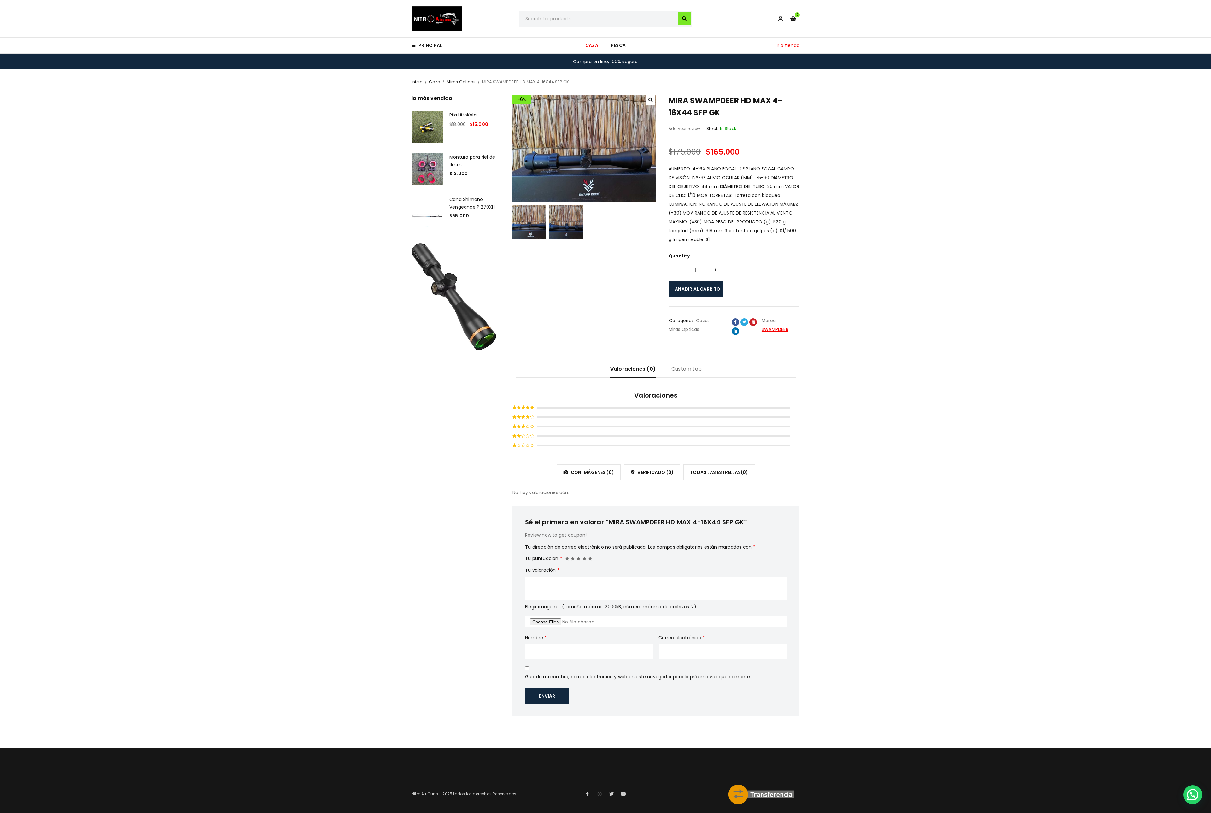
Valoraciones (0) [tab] (633, 369)
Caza (434, 82)
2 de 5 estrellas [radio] (573, 557)
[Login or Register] (780, 18)
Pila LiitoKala (463, 115)
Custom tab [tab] (686, 369)
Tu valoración (542, 570)
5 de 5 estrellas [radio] (590, 557)
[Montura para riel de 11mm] (427, 169)
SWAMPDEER (775, 329)
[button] (650, 100)
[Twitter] (611, 794)
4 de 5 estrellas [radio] (584, 557)
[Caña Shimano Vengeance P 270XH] (427, 211)
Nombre (536, 637)
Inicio (417, 82)
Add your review (684, 128)
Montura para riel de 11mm (472, 161)
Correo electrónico (681, 637)
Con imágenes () (592, 472)
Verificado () (655, 472)
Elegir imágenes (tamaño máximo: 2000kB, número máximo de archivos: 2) (610, 607)
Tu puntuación (543, 558)
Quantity (679, 256)
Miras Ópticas (461, 82)
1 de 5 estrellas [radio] (567, 557)
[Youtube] (623, 794)
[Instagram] (599, 794)
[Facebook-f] (587, 794)
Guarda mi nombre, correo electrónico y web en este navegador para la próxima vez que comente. (638, 677)
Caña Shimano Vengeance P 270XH (472, 203)
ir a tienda (788, 45)
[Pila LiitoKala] (427, 127)
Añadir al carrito (697, 289)
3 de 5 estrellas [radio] (578, 557)
